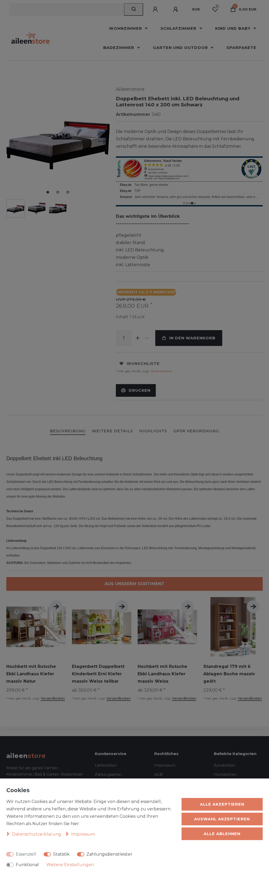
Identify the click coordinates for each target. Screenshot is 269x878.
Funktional (27, 864)
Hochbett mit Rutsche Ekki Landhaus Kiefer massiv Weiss (162, 674)
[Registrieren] (176, 9)
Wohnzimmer (126, 28)
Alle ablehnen (222, 833)
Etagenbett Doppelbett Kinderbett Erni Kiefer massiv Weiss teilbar (98, 674)
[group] (233, 627)
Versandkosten (160, 371)
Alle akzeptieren (222, 804)
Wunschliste (143, 363)
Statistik (61, 854)
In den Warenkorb (192, 338)
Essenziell (26, 854)
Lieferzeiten (106, 765)
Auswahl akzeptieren (222, 819)
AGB (158, 774)
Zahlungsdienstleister (109, 854)
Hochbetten (225, 774)
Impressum (164, 765)
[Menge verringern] (147, 338)
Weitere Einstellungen (70, 864)
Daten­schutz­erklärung (37, 834)
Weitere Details (112, 431)
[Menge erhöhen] (138, 338)
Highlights (153, 431)
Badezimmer (119, 47)
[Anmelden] (156, 9)
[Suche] (133, 9)
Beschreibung (68, 431)
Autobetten (224, 765)
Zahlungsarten (108, 774)
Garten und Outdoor (181, 47)
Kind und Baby (233, 28)
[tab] (68, 431)
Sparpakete (241, 47)
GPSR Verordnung (196, 431)
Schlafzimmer (179, 28)
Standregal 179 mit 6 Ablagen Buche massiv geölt (229, 674)
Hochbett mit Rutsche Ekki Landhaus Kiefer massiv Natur (31, 674)
